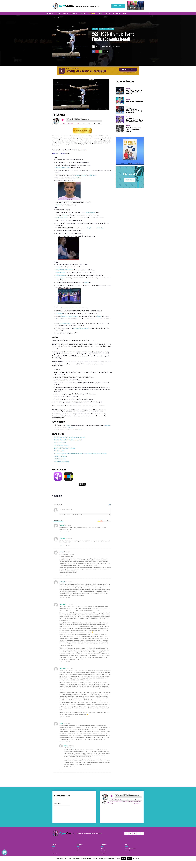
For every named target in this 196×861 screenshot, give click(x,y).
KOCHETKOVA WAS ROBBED (65, 270)
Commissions (110, 28)
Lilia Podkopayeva (61, 275)
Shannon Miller (60, 272)
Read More (136, 858)
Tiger (73, 747)
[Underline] (65, 515)
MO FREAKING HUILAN (63, 168)
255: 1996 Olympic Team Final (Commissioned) (68, 440)
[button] (149, 13)
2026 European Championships (131, 8)
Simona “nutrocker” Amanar (69, 316)
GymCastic (102, 28)
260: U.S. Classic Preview (61, 445)
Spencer (55, 153)
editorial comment (65, 308)
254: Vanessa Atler (59, 451)
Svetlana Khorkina (61, 218)
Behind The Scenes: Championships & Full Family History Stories (134, 110)
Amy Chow (90, 228)
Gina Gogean (60, 278)
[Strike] (67, 515)
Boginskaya (92, 175)
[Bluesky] (126, 833)
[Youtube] (134, 833)
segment (70, 427)
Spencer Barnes (106, 46)
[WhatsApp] (100, 51)
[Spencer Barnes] (94, 46)
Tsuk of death (77, 178)
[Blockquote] (73, 515)
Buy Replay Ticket (128, 69)
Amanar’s (58, 205)
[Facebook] (93, 51)
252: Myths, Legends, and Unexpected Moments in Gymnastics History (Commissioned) (80, 453)
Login (109, 504)
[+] (82, 514)
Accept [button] (123, 858)
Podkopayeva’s (90, 212)
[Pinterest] (97, 51)
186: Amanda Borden (60, 456)
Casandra (62, 581)
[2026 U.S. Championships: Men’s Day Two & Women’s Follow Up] (120, 128)
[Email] (104, 51)
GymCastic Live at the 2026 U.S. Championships (86, 70)
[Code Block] (75, 515)
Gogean (77, 175)
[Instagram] (130, 833)
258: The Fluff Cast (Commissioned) (64, 448)
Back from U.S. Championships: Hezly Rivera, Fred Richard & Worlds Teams (134, 120)
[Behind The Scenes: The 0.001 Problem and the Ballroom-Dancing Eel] (120, 91)
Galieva (84, 175)
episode (107, 425)
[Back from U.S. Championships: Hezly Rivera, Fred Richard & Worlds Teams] (120, 119)
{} (79, 514)
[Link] (78, 515)
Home (53, 17)
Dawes (65, 215)
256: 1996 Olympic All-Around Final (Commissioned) (69, 437)
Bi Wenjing (100, 228)
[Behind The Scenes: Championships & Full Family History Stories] (120, 110)
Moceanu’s (59, 267)
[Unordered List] (71, 515)
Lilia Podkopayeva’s (65, 323)
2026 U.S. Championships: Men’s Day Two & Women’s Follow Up (133, 129)
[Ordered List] (69, 515)
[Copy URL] (107, 51)
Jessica (63, 153)
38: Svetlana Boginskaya (61, 461)
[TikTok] (138, 833)
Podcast (95, 28)
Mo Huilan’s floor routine (80, 328)
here (84, 150)
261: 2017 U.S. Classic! (60, 442)
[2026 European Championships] (120, 100)
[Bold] (60, 515)
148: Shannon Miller (60, 459)
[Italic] (63, 515)
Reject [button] (129, 858)
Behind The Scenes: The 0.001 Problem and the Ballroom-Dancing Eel (134, 92)
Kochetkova (59, 313)
